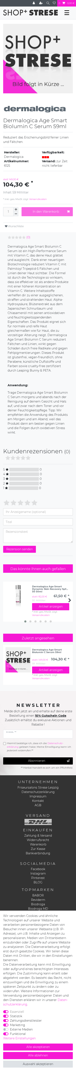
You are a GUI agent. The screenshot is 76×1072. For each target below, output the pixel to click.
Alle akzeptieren (38, 1047)
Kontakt (38, 801)
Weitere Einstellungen (19, 1038)
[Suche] (48, 3)
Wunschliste (15, 226)
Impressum (38, 796)
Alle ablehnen (38, 1055)
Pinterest (38, 878)
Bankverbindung (38, 853)
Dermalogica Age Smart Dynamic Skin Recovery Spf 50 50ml (49, 589)
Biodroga (38, 904)
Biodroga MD (38, 909)
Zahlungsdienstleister (26, 1020)
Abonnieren (36, 761)
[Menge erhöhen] (15, 209)
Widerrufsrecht (38, 840)
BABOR (38, 895)
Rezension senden (19, 549)
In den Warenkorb (46, 211)
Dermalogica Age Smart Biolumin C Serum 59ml (47, 651)
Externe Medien (21, 1029)
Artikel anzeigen (51, 606)
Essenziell (17, 1012)
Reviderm (38, 900)
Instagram (38, 873)
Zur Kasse (38, 849)
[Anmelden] (34, 3)
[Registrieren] (41, 3)
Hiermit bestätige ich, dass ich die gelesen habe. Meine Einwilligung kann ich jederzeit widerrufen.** (39, 747)
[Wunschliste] (54, 3)
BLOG (38, 882)
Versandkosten (37, 199)
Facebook (38, 869)
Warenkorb (38, 844)
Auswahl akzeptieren (38, 1064)
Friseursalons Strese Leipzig (38, 787)
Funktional (18, 1034)
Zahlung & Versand (38, 835)
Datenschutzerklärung (38, 792)
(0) (28, 237)
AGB (38, 805)
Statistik (16, 1016)
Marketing (17, 1025)
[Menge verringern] (15, 214)
